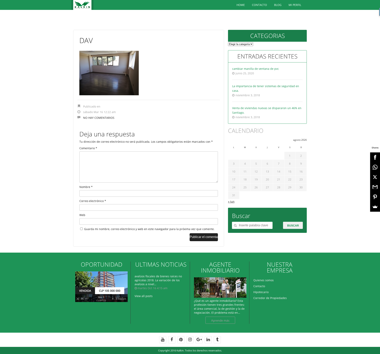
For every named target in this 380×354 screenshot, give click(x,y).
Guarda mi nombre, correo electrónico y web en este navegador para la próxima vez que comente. (149, 229)
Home (241, 5)
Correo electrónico (92, 201)
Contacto (259, 5)
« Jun (231, 201)
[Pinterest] (375, 197)
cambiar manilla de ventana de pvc (255, 69)
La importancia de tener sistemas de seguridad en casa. (265, 88)
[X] (375, 177)
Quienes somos (263, 280)
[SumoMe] (375, 207)
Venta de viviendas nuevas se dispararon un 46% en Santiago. (266, 110)
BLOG (277, 5)
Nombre (86, 187)
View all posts (144, 296)
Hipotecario (261, 292)
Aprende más (220, 320)
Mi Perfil (295, 5)
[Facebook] (375, 157)
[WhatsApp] (375, 167)
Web (82, 215)
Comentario (88, 148)
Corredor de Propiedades (270, 298)
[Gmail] (375, 187)
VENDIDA (85, 291)
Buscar (293, 225)
